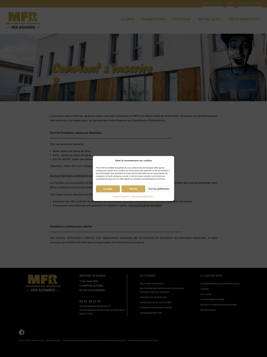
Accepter (107, 188)
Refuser (133, 188)
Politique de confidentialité (142, 196)
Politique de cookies (120, 196)
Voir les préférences (158, 188)
